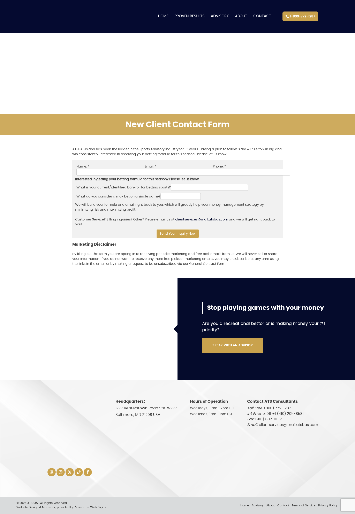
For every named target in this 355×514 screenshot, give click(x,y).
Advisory (220, 16)
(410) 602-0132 (268, 419)
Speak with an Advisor (232, 345)
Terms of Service (304, 505)
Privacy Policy (328, 505)
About (241, 16)
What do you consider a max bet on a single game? (118, 196)
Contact (262, 16)
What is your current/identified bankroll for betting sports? (123, 187)
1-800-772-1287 (302, 16)
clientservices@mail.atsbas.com (201, 219)
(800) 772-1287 (277, 408)
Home (163, 16)
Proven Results (190, 16)
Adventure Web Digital (90, 507)
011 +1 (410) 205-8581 (285, 414)
